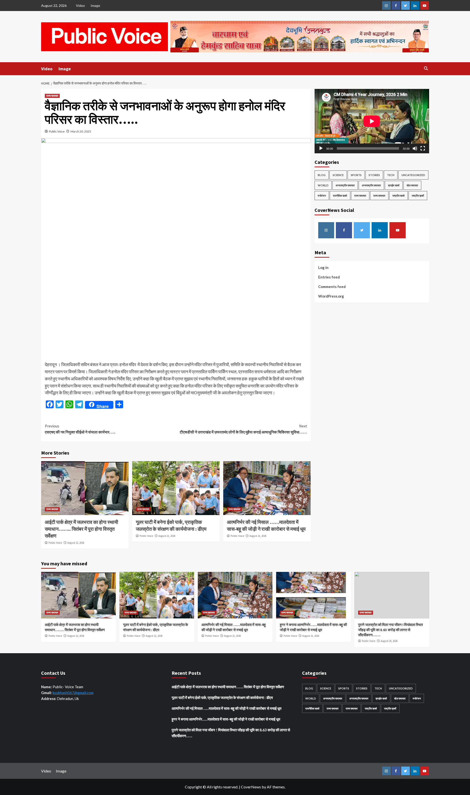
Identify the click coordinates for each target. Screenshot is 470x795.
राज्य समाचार (52, 95)
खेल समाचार (412, 185)
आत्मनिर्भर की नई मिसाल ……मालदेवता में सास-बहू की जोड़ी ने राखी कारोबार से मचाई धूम (227, 708)
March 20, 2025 (80, 131)
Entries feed (329, 277)
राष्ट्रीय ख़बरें (418, 195)
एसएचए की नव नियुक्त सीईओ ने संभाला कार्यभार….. (80, 429)
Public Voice (57, 131)
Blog (322, 175)
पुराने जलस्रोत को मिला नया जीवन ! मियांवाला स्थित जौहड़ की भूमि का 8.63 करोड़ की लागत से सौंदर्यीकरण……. (390, 629)
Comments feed (332, 286)
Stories (374, 175)
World (323, 185)
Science (338, 175)
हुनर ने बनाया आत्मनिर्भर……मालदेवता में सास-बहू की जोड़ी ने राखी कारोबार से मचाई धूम (226, 719)
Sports (356, 175)
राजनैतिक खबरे (340, 195)
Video (80, 5)
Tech (390, 175)
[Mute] (414, 148)
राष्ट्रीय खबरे (398, 195)
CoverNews (251, 786)
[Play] (320, 148)
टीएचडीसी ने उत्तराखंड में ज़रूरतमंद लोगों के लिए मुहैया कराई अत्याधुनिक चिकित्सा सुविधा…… (243, 429)
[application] (372, 121)
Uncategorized (413, 175)
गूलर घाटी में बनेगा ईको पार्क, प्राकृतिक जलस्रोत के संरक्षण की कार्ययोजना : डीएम (222, 697)
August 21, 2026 (166, 536)
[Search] (426, 68)
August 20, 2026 (389, 641)
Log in (323, 267)
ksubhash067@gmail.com (73, 692)
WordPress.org (331, 296)
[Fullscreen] (422, 148)
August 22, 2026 (75, 542)
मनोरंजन (322, 195)
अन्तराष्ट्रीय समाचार (345, 185)
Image (95, 5)
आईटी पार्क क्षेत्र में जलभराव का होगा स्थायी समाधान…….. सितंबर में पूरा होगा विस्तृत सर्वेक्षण (81, 529)
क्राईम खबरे (394, 185)
